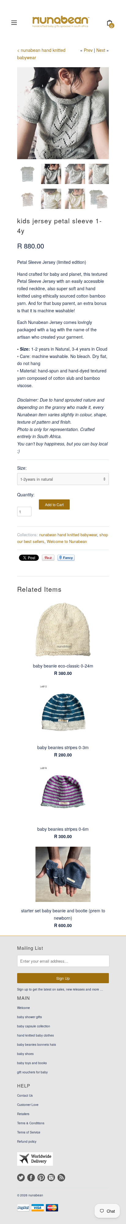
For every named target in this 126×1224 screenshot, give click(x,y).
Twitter (21, 1177)
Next (100, 50)
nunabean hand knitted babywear (68, 534)
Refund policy (26, 1141)
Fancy (66, 558)
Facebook (31, 1177)
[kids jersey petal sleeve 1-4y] (63, 113)
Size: (22, 468)
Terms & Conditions (30, 1123)
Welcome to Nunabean (67, 541)
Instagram (51, 1177)
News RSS (61, 1177)
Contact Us (25, 1095)
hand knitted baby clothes (35, 1035)
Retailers (23, 1114)
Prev (88, 50)
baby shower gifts (29, 1017)
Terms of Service (28, 1132)
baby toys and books (32, 1063)
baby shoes (25, 1054)
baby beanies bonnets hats (36, 1044)
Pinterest (41, 1177)
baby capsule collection (33, 1026)
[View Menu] (14, 23)
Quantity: (26, 494)
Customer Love (28, 1105)
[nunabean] (61, 23)
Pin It (48, 558)
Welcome (23, 1008)
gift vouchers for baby (32, 1072)
